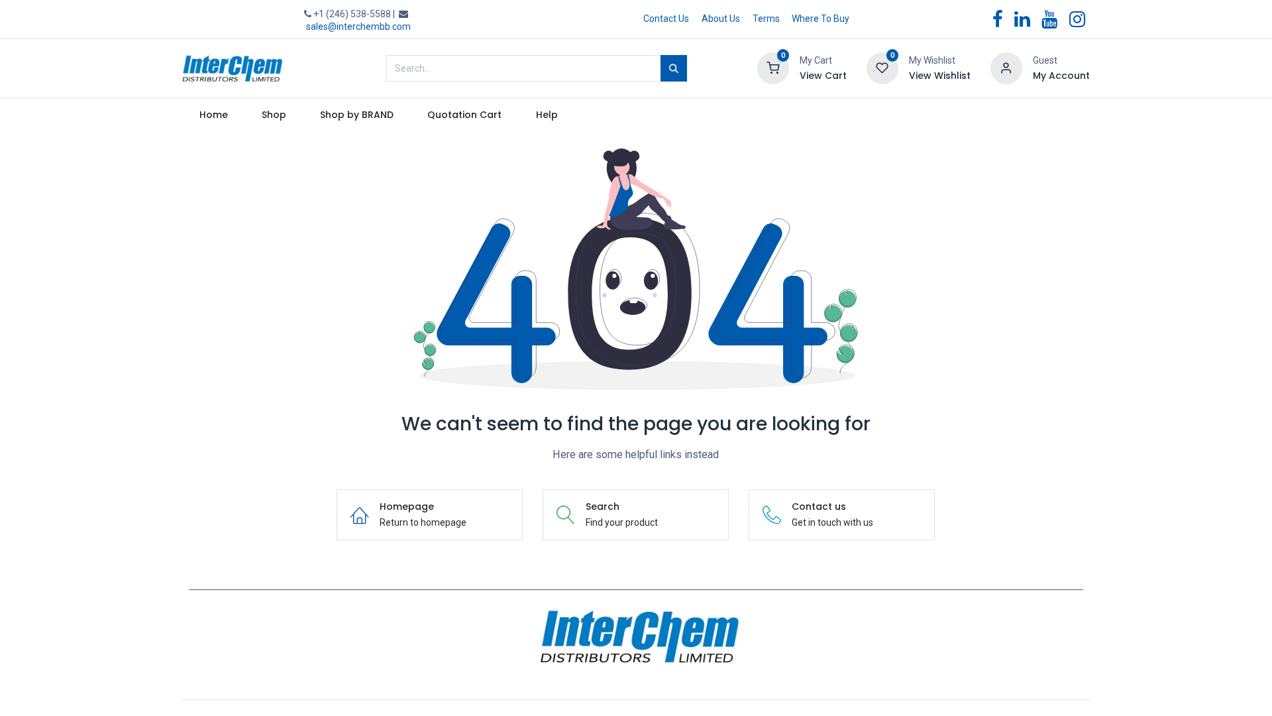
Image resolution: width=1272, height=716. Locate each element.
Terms (766, 18)
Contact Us (666, 18)
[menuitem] (213, 115)
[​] (636, 637)
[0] (773, 67)
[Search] (674, 68)
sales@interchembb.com (358, 26)
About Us (721, 18)
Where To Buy (820, 18)
